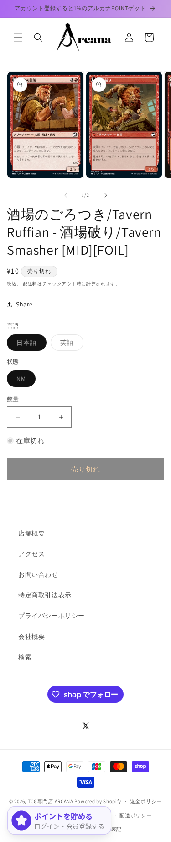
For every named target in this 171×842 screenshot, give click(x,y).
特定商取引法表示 (45, 595)
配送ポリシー (135, 815)
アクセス (31, 554)
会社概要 (31, 637)
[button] (18, 37)
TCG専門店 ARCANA (50, 801)
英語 (70, 344)
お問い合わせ (38, 574)
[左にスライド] (66, 195)
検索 (24, 657)
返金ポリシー (146, 801)
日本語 (29, 344)
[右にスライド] (106, 195)
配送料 (30, 284)
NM (24, 380)
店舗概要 (31, 533)
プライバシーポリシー (51, 615)
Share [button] (24, 304)
